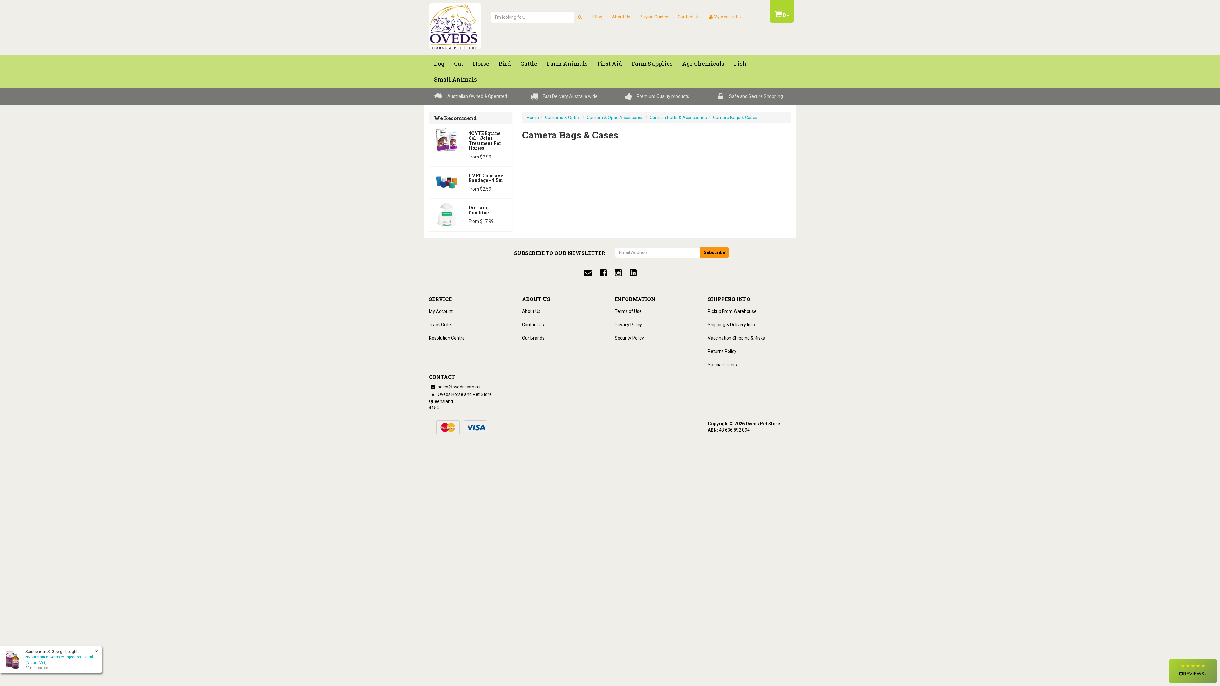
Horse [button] (481, 63)
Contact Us (689, 16)
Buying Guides (654, 16)
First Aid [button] (609, 63)
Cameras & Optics (563, 117)
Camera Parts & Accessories (678, 117)
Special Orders (722, 364)
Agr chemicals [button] (703, 63)
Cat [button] (458, 63)
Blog (597, 16)
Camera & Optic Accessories (615, 117)
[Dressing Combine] (446, 214)
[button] (1193, 671)
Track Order (440, 324)
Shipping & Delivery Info (731, 324)
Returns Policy (722, 351)
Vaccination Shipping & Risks (736, 337)
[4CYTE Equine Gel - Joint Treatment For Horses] (446, 139)
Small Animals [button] (455, 79)
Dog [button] (439, 63)
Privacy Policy (628, 324)
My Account (441, 311)
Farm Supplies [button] (652, 63)
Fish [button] (740, 63)
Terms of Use (628, 311)
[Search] (580, 17)
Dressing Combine (479, 210)
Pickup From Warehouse (732, 311)
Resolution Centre (447, 337)
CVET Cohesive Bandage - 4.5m (486, 177)
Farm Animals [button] (567, 63)
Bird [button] (505, 63)
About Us (621, 16)
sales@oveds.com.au (458, 386)
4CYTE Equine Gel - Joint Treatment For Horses (485, 140)
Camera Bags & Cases (735, 117)
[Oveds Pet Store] (455, 24)
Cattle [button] (528, 63)
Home (533, 117)
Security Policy (629, 337)
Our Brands (533, 337)
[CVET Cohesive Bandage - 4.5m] (446, 181)
